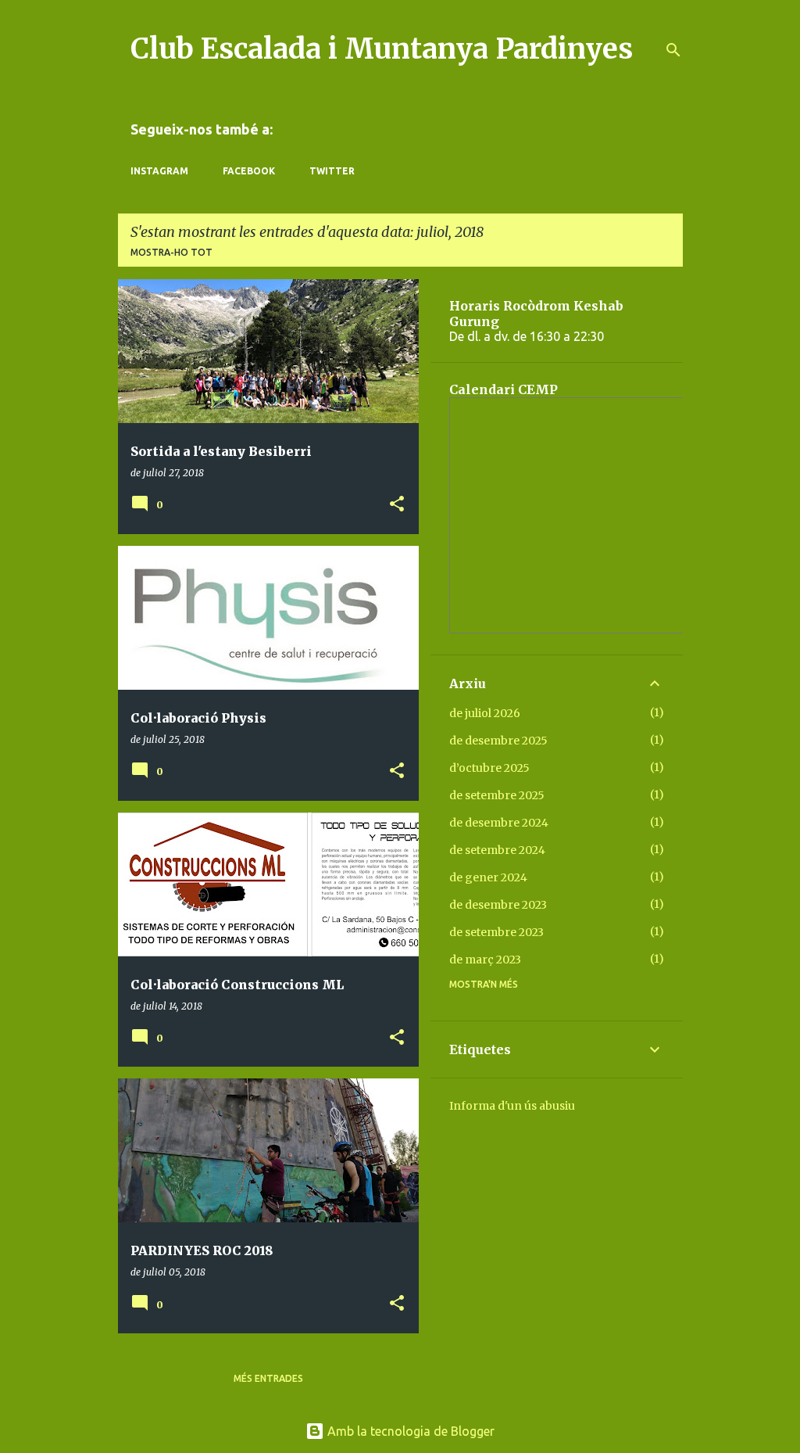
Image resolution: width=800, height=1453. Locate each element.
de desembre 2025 (498, 741)
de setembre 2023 (496, 932)
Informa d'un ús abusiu (512, 1106)
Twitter (332, 171)
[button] (397, 504)
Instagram (159, 171)
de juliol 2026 (484, 713)
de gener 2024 (488, 877)
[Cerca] (673, 50)
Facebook (249, 171)
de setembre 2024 (497, 850)
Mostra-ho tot (171, 252)
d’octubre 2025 (489, 768)
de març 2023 (485, 960)
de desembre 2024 (498, 823)
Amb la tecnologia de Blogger (409, 1431)
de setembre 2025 (497, 795)
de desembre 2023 (498, 905)
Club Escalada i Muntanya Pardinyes (381, 48)
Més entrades (268, 1378)
